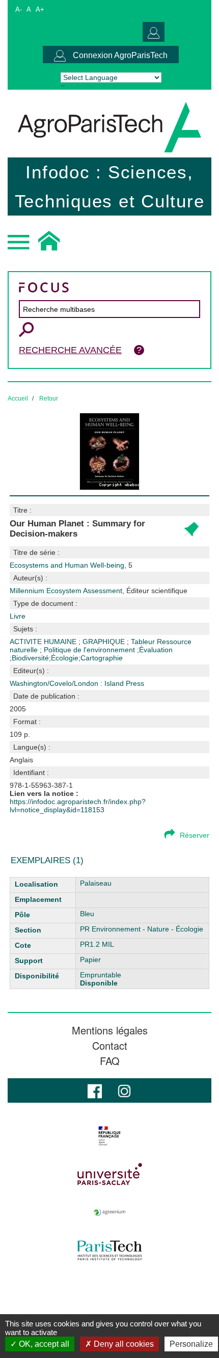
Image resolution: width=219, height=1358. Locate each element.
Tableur (144, 641)
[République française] (109, 1136)
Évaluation (156, 650)
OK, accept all (43, 1344)
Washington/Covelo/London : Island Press (77, 683)
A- (18, 9)
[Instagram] (124, 1090)
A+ (40, 9)
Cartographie (101, 658)
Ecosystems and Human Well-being (67, 565)
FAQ (110, 1061)
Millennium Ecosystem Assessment (98, 591)
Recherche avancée (70, 350)
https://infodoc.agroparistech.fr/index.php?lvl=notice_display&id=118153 (78, 805)
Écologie (64, 658)
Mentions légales (110, 1030)
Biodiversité (30, 658)
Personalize (191, 1344)
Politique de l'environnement (90, 650)
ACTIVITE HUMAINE (44, 641)
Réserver (194, 835)
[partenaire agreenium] (109, 1212)
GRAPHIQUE (105, 641)
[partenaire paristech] (109, 1250)
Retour (48, 398)
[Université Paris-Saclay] (109, 1174)
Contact (109, 1046)
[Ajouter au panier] (190, 530)
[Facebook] (94, 1090)
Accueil (18, 398)
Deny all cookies (123, 1344)
